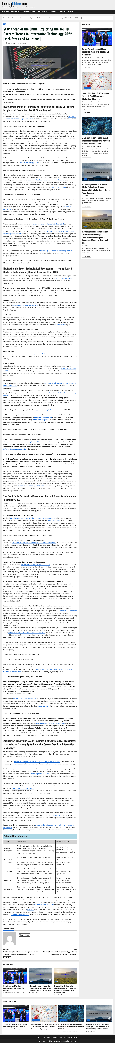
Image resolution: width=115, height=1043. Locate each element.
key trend (30, 909)
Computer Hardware (29, 12)
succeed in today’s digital (20, 914)
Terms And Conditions (71, 1037)
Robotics (53, 12)
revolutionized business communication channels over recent (34, 542)
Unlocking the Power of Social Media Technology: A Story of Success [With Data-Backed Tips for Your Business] (40, 988)
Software (63, 12)
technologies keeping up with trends (31, 486)
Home (38, 1037)
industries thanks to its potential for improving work (26, 632)
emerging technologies (43, 417)
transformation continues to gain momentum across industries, (32, 518)
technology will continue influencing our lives (56, 251)
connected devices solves (68, 611)
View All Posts (24, 935)
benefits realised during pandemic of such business (46, 180)
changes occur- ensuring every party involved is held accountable (28, 442)
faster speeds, (39, 869)
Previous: (20, 953)
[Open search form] (112, 11)
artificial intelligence (40, 420)
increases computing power (28, 163)
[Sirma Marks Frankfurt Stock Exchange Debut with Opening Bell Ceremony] (15, 976)
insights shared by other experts (23, 788)
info (5, 24)
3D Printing (5, 12)
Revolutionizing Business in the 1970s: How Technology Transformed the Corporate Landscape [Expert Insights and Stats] (65, 989)
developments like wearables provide (50, 723)
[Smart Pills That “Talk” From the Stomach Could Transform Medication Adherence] (44, 1013)
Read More (87, 68)
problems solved (60, 325)
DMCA (61, 1037)
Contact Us (54, 1037)
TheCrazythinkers (9, 992)
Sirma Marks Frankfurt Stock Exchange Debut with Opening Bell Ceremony (13, 988)
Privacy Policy (45, 1037)
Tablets (70, 12)
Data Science (87, 88)
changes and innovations (64, 278)
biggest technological (43, 410)
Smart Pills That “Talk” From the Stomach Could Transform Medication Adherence (97, 81)
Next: (60, 951)
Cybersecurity (42, 12)
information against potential (14, 449)
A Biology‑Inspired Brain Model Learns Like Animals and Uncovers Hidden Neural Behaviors (97, 126)
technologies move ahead (40, 774)
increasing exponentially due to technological (48, 224)
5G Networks (15, 12)
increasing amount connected (17, 550)
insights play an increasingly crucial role (35, 564)
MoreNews (63, 1041)
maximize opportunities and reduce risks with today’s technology (37, 761)
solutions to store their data (44, 905)
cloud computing (54, 521)
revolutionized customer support (24, 699)
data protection (56, 815)
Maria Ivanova (87, 101)
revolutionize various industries (41, 846)
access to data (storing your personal (25, 305)
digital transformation (58, 187)
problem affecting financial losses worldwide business (53, 354)
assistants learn (44, 706)
